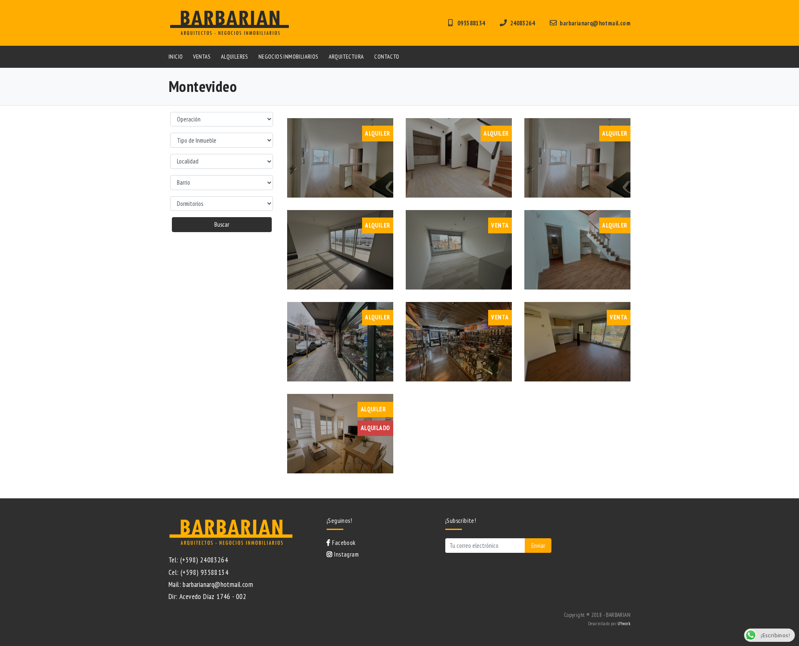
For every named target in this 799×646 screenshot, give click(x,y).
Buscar (221, 224)
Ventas (201, 56)
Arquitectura (346, 56)
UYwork (624, 623)
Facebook (343, 543)
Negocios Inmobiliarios (288, 56)
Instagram (346, 554)
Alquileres (234, 56)
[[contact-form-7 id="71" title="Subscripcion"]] (498, 545)
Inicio (176, 56)
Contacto (386, 56)
